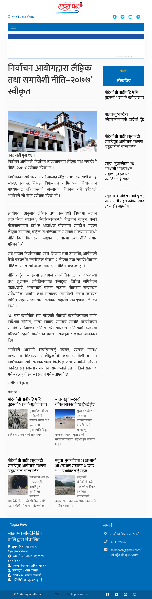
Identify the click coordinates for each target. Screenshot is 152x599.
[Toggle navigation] (13, 27)
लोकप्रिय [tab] (124, 80)
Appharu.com (79, 594)
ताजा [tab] (124, 71)
